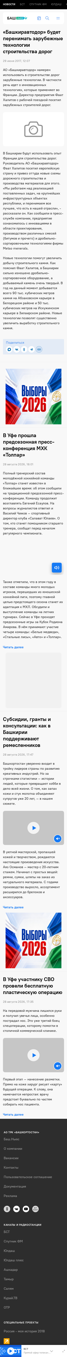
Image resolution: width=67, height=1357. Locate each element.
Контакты (11, 1167)
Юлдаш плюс (14, 1260)
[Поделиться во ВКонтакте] (16, 349)
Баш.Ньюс (11, 1139)
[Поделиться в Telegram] (31, 349)
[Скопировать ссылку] (39, 349)
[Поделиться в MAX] (9, 349)
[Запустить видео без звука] (58, 839)
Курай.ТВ (10, 1298)
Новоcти (9, 4)
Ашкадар (11, 1270)
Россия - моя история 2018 (24, 1331)
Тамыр (9, 1279)
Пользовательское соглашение (28, 1177)
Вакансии (11, 1158)
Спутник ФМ (38, 4)
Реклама (10, 1196)
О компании (13, 1149)
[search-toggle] (47, 18)
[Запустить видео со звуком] (33, 827)
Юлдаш (56, 4)
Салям (9, 1289)
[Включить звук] (57, 568)
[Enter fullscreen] (63, 1351)
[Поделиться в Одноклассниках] (24, 349)
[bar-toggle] (58, 18)
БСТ (22, 4)
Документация (15, 1186)
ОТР (7, 1307)
